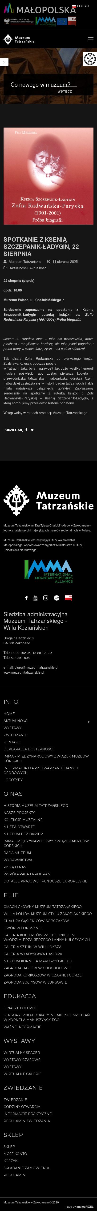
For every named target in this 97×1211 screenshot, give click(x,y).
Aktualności (19, 267)
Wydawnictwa (18, 860)
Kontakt (12, 742)
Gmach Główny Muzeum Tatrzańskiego (43, 907)
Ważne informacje (22, 1027)
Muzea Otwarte (19, 827)
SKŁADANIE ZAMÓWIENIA (26, 1168)
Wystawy (12, 728)
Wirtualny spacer (22, 1053)
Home (9, 714)
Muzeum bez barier (23, 834)
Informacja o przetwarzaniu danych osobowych (42, 770)
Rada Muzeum (17, 853)
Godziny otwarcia (22, 1107)
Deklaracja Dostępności (28, 749)
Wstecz (65, 91)
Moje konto (15, 1154)
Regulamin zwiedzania (27, 1121)
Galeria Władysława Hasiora (33, 954)
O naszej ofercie (21, 1008)
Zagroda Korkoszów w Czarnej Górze (43, 975)
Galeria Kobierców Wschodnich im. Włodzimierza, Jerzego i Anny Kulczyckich (47, 937)
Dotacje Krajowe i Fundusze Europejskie (45, 881)
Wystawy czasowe (22, 1060)
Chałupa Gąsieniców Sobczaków (36, 921)
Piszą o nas (15, 867)
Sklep (9, 1147)
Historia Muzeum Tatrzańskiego (36, 806)
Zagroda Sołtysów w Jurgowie (35, 982)
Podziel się (13, 430)
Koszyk (10, 1161)
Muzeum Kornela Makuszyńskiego (38, 961)
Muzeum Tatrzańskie (25, 261)
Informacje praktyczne (28, 1114)
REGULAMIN (14, 1175)
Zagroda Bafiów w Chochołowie (37, 968)
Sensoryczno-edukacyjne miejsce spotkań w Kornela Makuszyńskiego (47, 1017)
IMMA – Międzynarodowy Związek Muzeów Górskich (46, 758)
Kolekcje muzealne (23, 820)
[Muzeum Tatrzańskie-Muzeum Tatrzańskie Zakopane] (19, 38)
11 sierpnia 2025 (65, 261)
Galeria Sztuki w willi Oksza (32, 947)
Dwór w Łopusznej (23, 928)
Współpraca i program (27, 874)
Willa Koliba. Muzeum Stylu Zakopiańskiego (48, 914)
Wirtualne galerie (23, 1074)
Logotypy (13, 780)
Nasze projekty (19, 813)
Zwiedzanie (15, 735)
